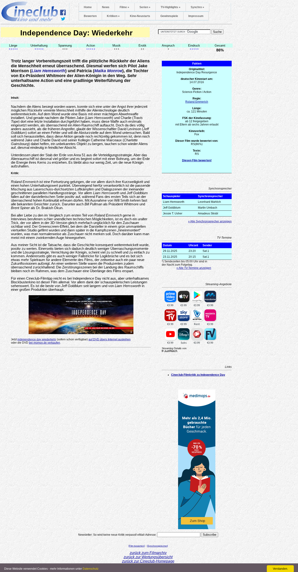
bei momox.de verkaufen (44, 342)
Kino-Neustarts (140, 16)
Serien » (144, 7)
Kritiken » (113, 16)
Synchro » (197, 7)
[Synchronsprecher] (157, 546)
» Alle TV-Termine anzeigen (193, 268)
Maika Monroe (108, 70)
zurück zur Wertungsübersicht (148, 557)
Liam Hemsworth (48, 70)
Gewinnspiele (169, 16)
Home (88, 7)
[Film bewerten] (137, 546)
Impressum (195, 16)
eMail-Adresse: (146, 534)
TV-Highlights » (170, 7)
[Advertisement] (81, 414)
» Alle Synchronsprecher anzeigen (210, 221)
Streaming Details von (174, 348)
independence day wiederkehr (36, 339)
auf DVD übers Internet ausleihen (109, 339)
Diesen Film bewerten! (197, 160)
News (105, 7)
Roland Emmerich (196, 101)
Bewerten (90, 16)
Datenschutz (90, 568)
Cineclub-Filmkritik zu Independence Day (198, 374)
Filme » (124, 7)
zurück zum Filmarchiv (148, 553)
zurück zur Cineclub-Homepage (148, 561)
